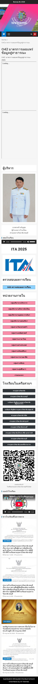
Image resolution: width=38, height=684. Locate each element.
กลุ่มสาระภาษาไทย (19, 339)
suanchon (19, 555)
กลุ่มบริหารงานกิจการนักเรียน (19, 309)
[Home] (4, 34)
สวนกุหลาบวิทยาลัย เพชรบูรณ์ (19, 421)
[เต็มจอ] (33, 512)
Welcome (19, 23)
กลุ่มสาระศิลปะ (19, 363)
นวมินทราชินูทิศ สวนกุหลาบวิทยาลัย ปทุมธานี (19, 410)
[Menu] (9, 34)
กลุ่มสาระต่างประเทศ (19, 345)
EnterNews (13, 681)
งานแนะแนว (19, 375)
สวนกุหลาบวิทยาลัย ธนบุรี (19, 439)
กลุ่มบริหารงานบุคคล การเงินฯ (19, 315)
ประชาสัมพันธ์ (7, 541)
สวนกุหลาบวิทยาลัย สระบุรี (19, 427)
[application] (19, 242)
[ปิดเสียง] (28, 242)
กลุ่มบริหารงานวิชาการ (19, 303)
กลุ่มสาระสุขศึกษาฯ (19, 369)
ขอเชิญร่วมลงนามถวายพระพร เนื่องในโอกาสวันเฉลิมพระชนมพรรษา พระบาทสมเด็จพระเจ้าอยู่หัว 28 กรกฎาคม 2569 (19, 629)
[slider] (32, 241)
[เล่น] (4, 242)
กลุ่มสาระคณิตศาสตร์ (19, 333)
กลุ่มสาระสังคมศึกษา (19, 351)
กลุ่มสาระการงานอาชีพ (19, 357)
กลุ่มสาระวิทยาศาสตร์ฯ (19, 327)
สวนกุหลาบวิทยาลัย (19, 391)
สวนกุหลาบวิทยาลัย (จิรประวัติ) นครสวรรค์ (19, 433)
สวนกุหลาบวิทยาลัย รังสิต (19, 415)
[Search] (31, 34)
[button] (9, 34)
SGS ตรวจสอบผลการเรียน (19, 287)
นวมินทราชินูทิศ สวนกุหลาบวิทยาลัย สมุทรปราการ (19, 403)
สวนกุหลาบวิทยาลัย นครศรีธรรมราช (19, 444)
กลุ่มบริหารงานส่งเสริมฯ (19, 321)
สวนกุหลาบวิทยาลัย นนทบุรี (19, 396)
